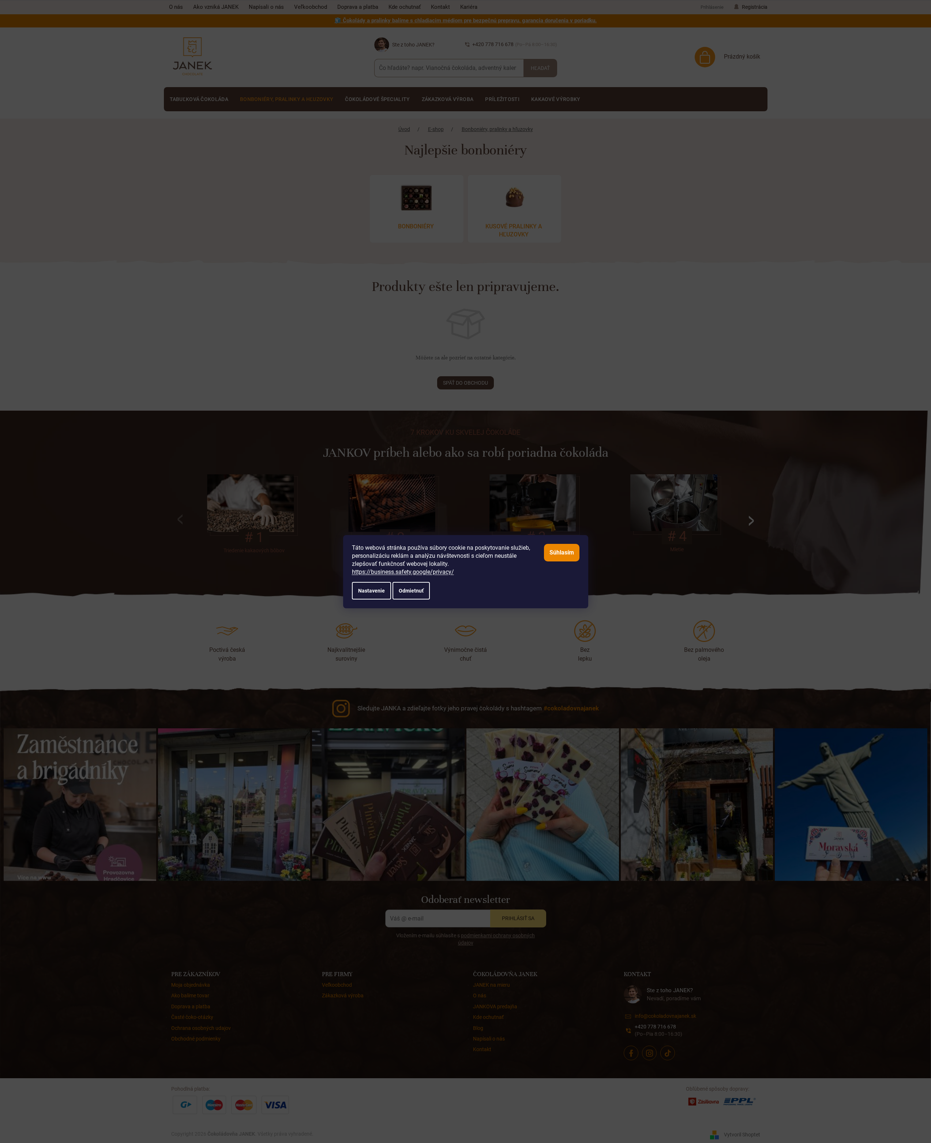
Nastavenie (371, 591)
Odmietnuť (411, 591)
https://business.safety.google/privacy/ (403, 571)
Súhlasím (561, 552)
